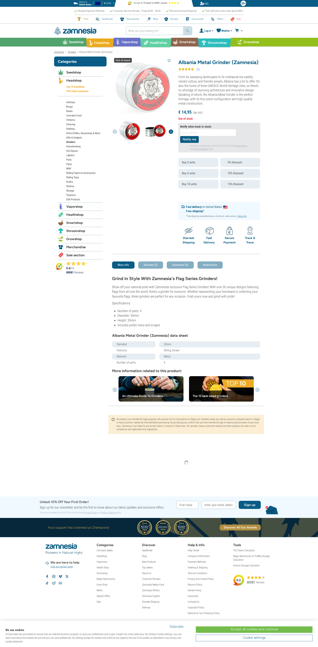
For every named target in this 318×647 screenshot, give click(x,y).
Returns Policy (195, 584)
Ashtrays (70, 102)
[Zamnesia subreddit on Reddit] (54, 583)
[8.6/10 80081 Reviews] (78, 263)
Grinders (70, 141)
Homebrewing (73, 146)
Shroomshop (75, 231)
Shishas (70, 186)
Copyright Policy (196, 607)
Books (69, 111)
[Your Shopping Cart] (239, 31)
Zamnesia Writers (151, 590)
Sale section (75, 255)
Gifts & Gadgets (74, 137)
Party (69, 159)
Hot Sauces (72, 150)
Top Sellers (147, 567)
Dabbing (70, 128)
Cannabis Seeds (105, 550)
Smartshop (74, 223)
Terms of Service (201, 149)
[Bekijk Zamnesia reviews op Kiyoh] (59, 266)
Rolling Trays (72, 177)
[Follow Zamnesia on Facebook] (47, 576)
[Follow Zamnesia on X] (67, 576)
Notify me (189, 139)
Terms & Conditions (197, 573)
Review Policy (194, 590)
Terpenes (71, 195)
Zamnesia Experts (151, 596)
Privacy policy (176, 626)
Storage (70, 190)
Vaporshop (74, 207)
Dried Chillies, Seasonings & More (83, 133)
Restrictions (210, 265)
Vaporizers (102, 561)
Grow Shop (102, 584)
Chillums (70, 119)
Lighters (70, 155)
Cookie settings (254, 638)
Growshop (74, 239)
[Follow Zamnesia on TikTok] (47, 583)
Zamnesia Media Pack (153, 584)
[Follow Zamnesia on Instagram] (54, 576)
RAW (68, 168)
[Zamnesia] (87, 31)
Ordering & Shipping (198, 567)
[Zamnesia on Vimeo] (60, 576)
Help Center (193, 550)
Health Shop (103, 567)
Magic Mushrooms (106, 578)
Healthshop (75, 215)
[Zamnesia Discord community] (60, 583)
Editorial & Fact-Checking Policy (204, 613)
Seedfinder (147, 550)
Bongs (69, 106)
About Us (146, 573)
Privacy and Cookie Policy (200, 578)
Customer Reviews (151, 578)
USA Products (73, 199)
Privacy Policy (241, 146)
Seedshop (73, 72)
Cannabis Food (74, 115)
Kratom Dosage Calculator (246, 565)
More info (242, 216)
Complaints (193, 601)
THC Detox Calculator (77, 91)
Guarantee (193, 596)
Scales (69, 181)
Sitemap (146, 607)
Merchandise (76, 247)
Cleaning (70, 124)
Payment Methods (197, 561)
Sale (99, 601)
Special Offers (103, 596)
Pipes (69, 164)
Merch (100, 590)
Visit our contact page (61, 566)
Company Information (199, 556)
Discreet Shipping (150, 601)
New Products (149, 561)
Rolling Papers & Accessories (81, 172)
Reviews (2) (151, 265)
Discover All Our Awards (240, 527)
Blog (144, 556)
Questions (180, 265)
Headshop (74, 80)
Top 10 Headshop (75, 86)
